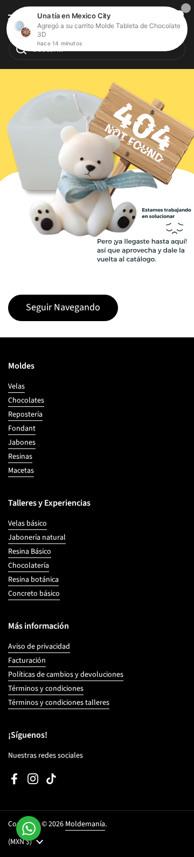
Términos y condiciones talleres (58, 702)
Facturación (27, 660)
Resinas (20, 456)
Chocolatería (28, 565)
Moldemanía (85, 824)
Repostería (25, 414)
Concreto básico (34, 593)
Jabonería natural (37, 537)
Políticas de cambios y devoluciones (65, 674)
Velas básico (27, 523)
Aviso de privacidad (39, 646)
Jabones (22, 442)
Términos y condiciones (46, 688)
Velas (16, 386)
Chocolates (26, 400)
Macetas (21, 470)
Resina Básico (29, 551)
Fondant (22, 428)
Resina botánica (33, 579)
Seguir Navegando (63, 307)
